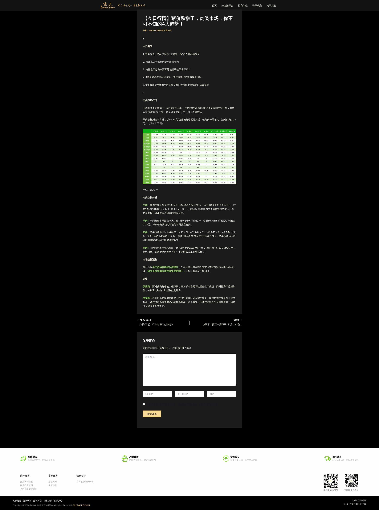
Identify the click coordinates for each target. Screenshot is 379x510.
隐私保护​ (48, 500)
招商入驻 (243, 5)
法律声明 (37, 500)
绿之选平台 (227, 5)
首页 (214, 5)
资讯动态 (257, 5)
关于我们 (271, 5)
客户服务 (53, 475)
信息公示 (81, 475)
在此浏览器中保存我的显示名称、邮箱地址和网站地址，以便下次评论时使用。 (183, 404)
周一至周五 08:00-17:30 (356, 504)
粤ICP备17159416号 (82, 505)
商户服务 (25, 475)
